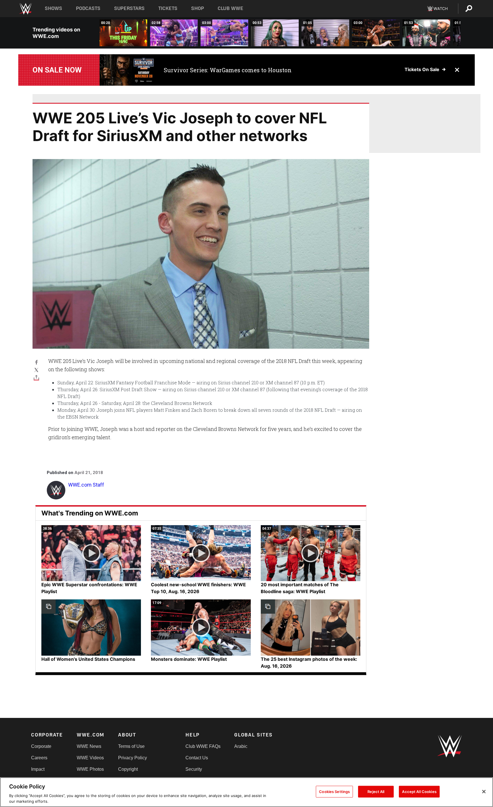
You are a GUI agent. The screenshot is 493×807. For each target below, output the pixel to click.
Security (193, 769)
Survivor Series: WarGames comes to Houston (228, 70)
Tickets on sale (422, 69)
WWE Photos (90, 769)
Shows (53, 8)
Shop (197, 8)
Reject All (375, 791)
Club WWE (230, 8)
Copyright (128, 769)
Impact (38, 769)
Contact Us (196, 757)
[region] (246, 792)
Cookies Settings (334, 791)
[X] (36, 370)
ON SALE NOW (57, 70)
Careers (39, 757)
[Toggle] (36, 377)
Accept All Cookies (419, 791)
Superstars (129, 8)
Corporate (41, 746)
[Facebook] (36, 362)
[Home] (25, 9)
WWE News (89, 746)
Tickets (167, 8)
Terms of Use (131, 746)
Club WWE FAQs (203, 746)
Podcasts (88, 8)
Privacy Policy (132, 757)
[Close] (484, 791)
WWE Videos (90, 757)
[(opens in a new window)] (127, 70)
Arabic (240, 746)
